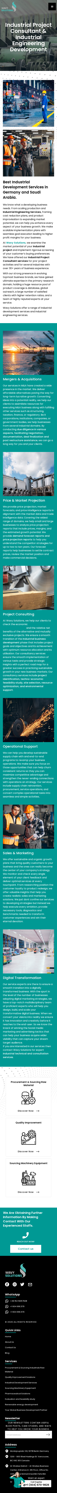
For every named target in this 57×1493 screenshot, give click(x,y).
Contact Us (10, 1347)
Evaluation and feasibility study (20, 1399)
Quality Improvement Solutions (20, 1377)
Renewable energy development (21, 1404)
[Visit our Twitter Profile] (22, 1285)
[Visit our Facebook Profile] (7, 1285)
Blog (7, 1353)
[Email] (30, 1285)
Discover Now (26, 1111)
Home (8, 1336)
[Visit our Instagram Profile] (15, 1285)
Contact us (25, 1249)
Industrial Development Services (21, 1382)
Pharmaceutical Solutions (17, 1393)
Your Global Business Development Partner (26, 1410)
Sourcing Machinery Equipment (20, 1388)
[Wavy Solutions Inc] (28, 1271)
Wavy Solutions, (16, 242)
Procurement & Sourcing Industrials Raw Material (25, 1369)
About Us (9, 1342)
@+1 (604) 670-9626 (36, 1484)
